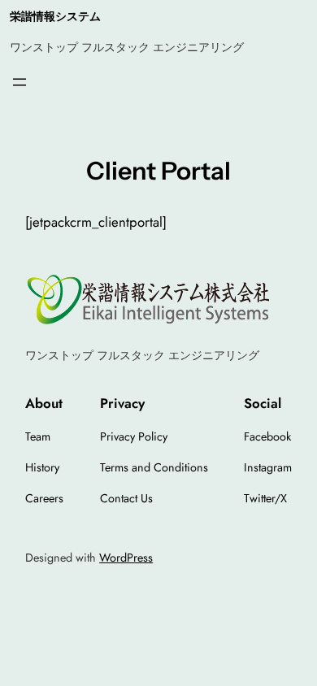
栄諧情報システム (55, 16)
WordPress (126, 557)
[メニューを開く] (19, 82)
